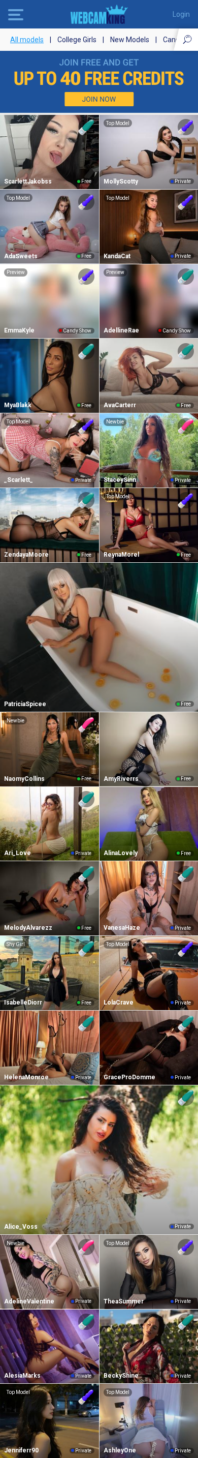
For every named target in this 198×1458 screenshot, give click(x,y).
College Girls (76, 40)
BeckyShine (121, 1375)
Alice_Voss (21, 1226)
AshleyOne (120, 1450)
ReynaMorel (121, 554)
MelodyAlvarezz (28, 927)
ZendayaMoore (26, 554)
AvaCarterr (120, 405)
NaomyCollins (24, 778)
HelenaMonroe (26, 1077)
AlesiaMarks (22, 1375)
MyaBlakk (17, 405)
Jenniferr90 (21, 1450)
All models (27, 40)
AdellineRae (121, 330)
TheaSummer (124, 1301)
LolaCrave (119, 1002)
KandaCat (117, 256)
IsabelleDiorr (23, 1002)
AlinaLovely (121, 853)
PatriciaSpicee (25, 704)
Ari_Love (17, 853)
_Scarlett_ (18, 479)
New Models (129, 40)
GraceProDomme (129, 1077)
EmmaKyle (19, 330)
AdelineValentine (29, 1301)
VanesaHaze (122, 927)
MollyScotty (121, 181)
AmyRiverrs (121, 778)
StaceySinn (120, 479)
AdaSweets (21, 256)
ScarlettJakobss (28, 181)
